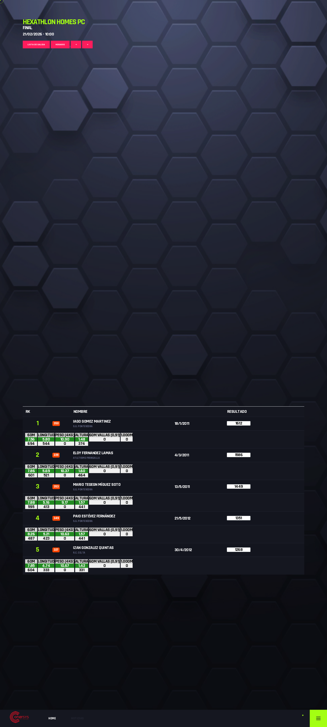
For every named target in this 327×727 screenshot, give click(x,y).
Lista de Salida (36, 44)
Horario (60, 44)
